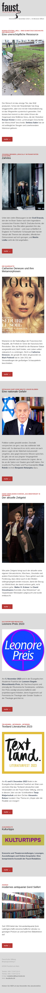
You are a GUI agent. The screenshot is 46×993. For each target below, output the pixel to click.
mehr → (7, 139)
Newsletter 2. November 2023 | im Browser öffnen (26, 19)
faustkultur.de (10, 978)
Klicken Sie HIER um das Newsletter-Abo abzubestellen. (21, 986)
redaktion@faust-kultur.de (16, 976)
